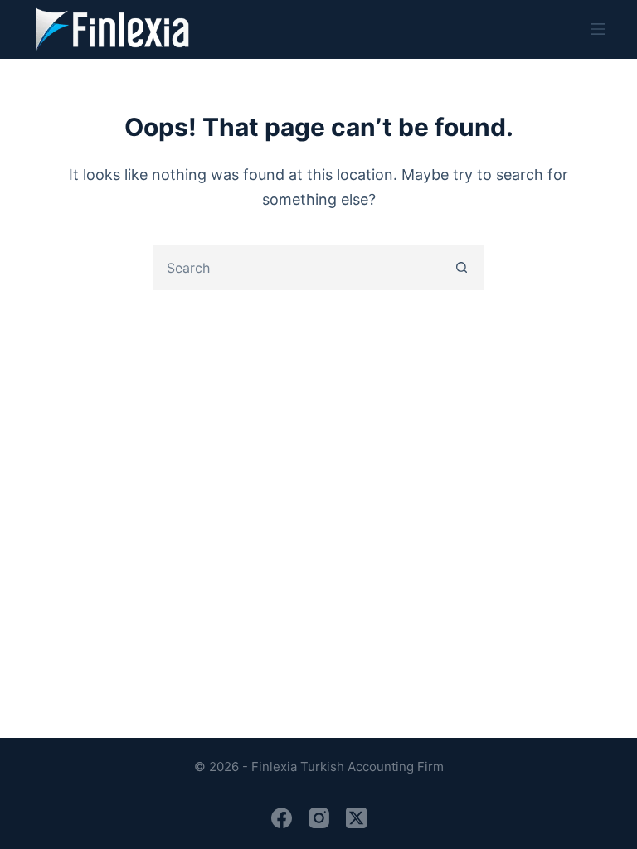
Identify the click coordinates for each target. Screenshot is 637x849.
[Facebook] (281, 818)
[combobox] (297, 267)
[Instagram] (319, 818)
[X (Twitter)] (356, 818)
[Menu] (598, 29)
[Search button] (461, 267)
